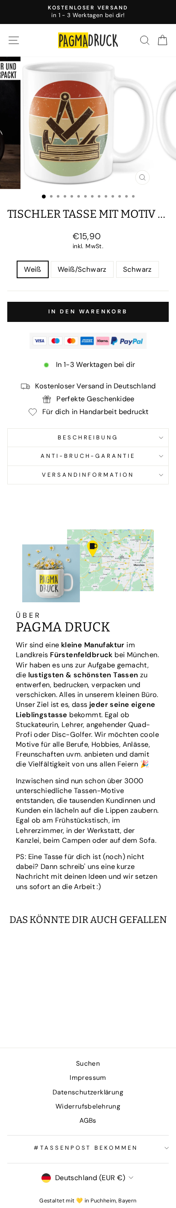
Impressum (88, 1077)
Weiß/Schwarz (82, 269)
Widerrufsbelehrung (88, 1106)
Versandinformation (88, 474)
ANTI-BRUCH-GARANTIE (88, 456)
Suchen (88, 1063)
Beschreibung (88, 437)
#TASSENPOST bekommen (86, 1147)
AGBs (88, 1120)
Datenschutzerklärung (88, 1092)
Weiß (32, 269)
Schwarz (137, 269)
